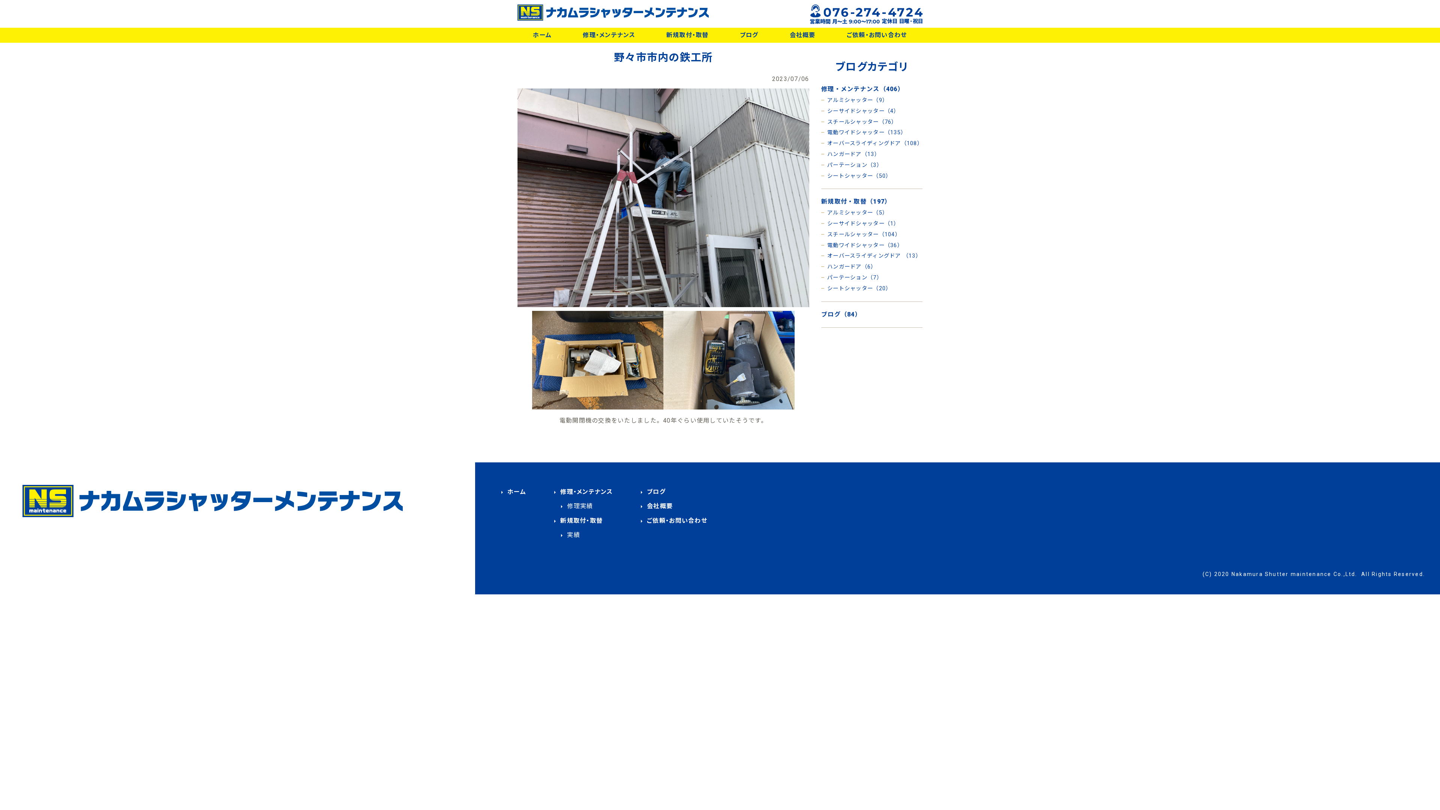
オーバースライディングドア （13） (874, 256)
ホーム (542, 35)
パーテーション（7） (854, 277)
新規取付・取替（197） (856, 201)
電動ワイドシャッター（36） (865, 245)
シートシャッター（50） (859, 176)
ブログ (749, 35)
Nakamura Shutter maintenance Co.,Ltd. (1295, 574)
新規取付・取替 (687, 35)
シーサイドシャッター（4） (863, 111)
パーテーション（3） (854, 165)
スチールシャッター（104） (864, 234)
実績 (573, 534)
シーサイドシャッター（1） (863, 223)
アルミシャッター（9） (857, 100)
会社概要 (803, 35)
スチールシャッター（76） (862, 122)
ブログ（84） (841, 314)
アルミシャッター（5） (857, 213)
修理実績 (580, 506)
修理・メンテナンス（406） (862, 89)
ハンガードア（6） (852, 267)
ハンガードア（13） (853, 154)
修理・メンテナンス (609, 35)
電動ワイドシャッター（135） (866, 132)
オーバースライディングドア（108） (875, 143)
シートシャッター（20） (859, 288)
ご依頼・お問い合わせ (877, 35)
